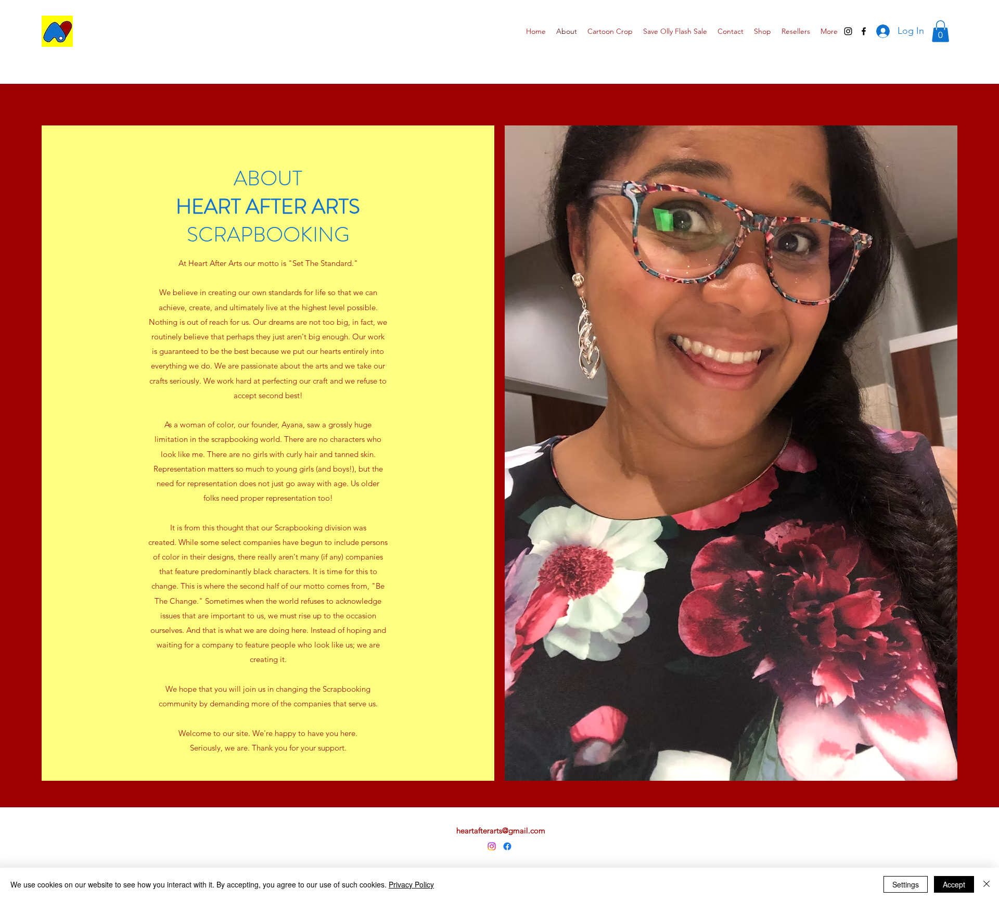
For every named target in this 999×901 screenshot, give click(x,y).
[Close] (986, 884)
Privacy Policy (411, 884)
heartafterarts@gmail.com (500, 830)
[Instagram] (491, 846)
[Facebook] (507, 846)
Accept (954, 884)
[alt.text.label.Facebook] (864, 31)
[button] (940, 31)
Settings (905, 884)
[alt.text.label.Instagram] (848, 31)
